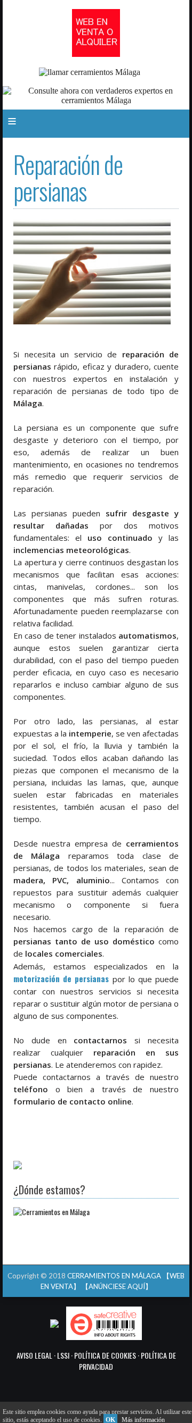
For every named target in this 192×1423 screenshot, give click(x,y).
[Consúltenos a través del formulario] (96, 100)
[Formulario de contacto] (17, 1165)
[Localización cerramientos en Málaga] (51, 1211)
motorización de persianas (61, 978)
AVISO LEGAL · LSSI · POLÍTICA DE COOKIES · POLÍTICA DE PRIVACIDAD (96, 1361)
